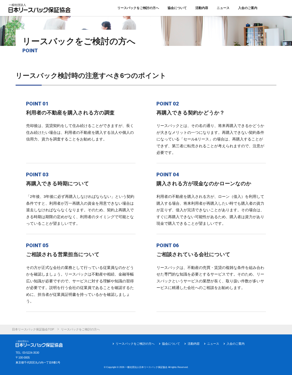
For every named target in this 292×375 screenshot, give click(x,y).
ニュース (213, 343)
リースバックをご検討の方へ (135, 343)
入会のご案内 (236, 343)
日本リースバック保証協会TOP (33, 329)
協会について (171, 343)
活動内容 (193, 343)
